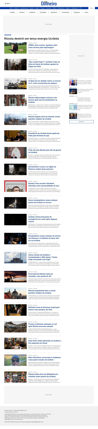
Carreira (32, 12)
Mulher (68, 8)
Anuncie (91, 8)
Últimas (12, 12)
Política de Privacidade (9, 421)
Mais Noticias (81, 121)
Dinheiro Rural (24, 8)
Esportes (49, 8)
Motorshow (61, 8)
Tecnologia (65, 12)
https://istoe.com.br (9, 419)
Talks (86, 12)
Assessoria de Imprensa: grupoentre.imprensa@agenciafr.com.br (29, 421)
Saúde (31, 8)
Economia (43, 12)
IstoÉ (11, 8)
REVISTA (22, 12)
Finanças (77, 12)
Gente (36, 8)
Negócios (54, 12)
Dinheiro (16, 8)
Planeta (42, 8)
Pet (80, 8)
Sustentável (75, 8)
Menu (54, 8)
